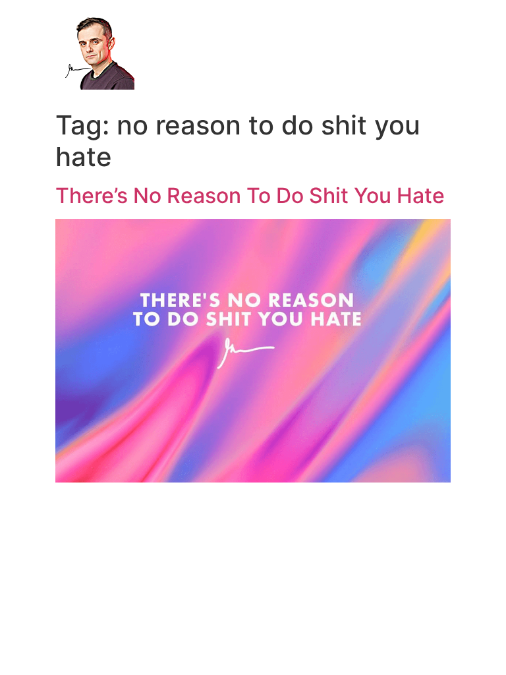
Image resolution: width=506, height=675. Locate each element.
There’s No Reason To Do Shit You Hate (250, 195)
